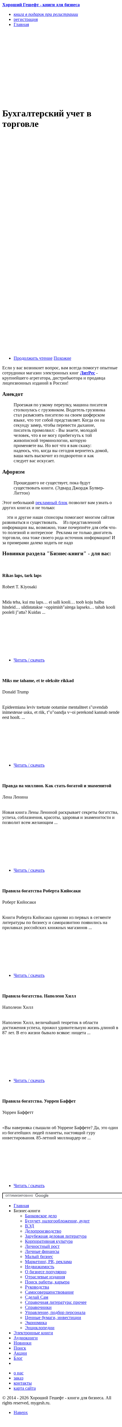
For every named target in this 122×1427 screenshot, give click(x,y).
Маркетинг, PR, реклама (48, 1261)
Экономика (36, 1322)
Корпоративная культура (49, 1241)
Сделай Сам (36, 1297)
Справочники (38, 1307)
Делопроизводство (43, 1231)
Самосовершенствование (49, 1292)
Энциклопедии (39, 1327)
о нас (19, 1372)
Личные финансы (42, 1251)
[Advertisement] (43, 67)
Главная (21, 1205)
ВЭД (29, 1226)
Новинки (22, 1343)
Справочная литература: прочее (56, 1302)
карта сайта (25, 1388)
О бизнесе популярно (45, 1271)
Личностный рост (42, 1246)
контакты (23, 1383)
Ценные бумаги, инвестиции (53, 1317)
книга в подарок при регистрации (46, 14)
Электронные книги (33, 1332)
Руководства (37, 1287)
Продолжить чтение (33, 358)
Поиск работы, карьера (47, 1281)
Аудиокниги (26, 1337)
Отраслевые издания (45, 1276)
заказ (18, 1378)
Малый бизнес (39, 1256)
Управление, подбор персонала (55, 1312)
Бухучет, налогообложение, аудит (57, 1220)
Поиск (20, 1348)
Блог (18, 1358)
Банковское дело (41, 1215)
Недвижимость (39, 1266)
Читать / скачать (29, 660)
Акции (20, 1353)
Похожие (62, 358)
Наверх (21, 1412)
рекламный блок (51, 502)
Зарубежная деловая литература (56, 1236)
